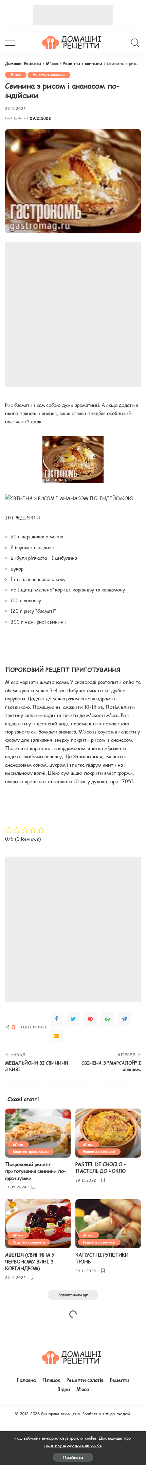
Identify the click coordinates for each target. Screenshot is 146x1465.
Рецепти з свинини (49, 74)
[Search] (134, 43)
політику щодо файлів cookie (73, 1445)
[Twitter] (73, 1019)
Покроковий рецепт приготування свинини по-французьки (35, 1171)
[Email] (56, 1036)
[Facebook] (56, 1019)
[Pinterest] (90, 1019)
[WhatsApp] (107, 1019)
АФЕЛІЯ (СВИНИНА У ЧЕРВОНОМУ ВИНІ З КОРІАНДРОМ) (30, 1262)
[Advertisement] (73, 15)
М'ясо (16, 74)
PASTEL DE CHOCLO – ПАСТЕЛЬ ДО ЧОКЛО (100, 1167)
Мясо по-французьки (31, 1151)
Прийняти (73, 1457)
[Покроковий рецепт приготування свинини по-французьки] (38, 1133)
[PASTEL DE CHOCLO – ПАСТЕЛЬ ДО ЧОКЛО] (108, 1133)
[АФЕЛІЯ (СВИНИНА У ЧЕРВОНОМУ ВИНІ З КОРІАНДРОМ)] (38, 1223)
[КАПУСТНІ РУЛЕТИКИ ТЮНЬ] (108, 1223)
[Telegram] (124, 1019)
